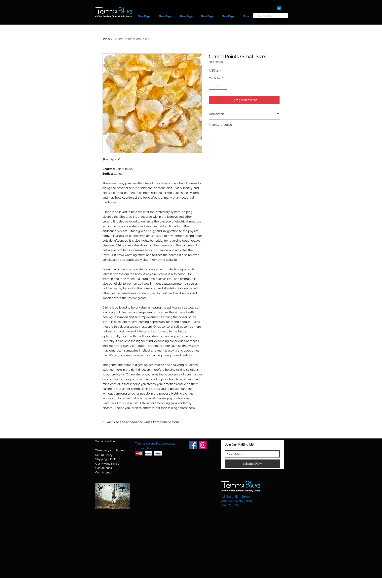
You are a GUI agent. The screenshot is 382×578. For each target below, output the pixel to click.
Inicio (106, 39)
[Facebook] (193, 445)
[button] (279, 7)
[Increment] (224, 86)
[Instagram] (203, 445)
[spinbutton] (218, 86)
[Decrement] (212, 86)
